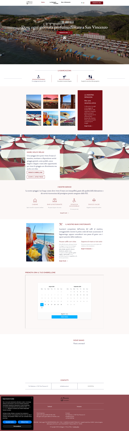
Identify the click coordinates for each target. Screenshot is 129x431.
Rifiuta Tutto (24, 422)
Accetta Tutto (10, 422)
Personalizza (17, 426)
